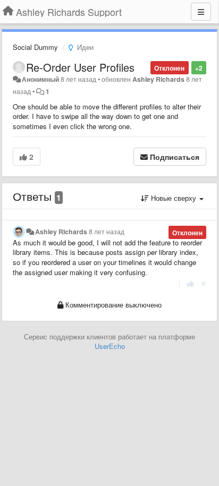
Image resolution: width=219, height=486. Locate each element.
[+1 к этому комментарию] (190, 283)
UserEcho (110, 346)
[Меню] (201, 12)
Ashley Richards (158, 79)
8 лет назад (106, 231)
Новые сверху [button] (173, 198)
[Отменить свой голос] (203, 283)
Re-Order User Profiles (80, 67)
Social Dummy (35, 47)
